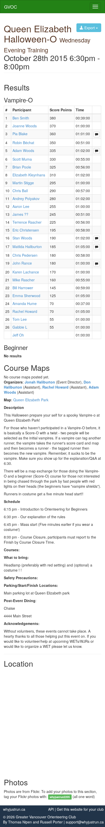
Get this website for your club (80, 809)
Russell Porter (51, 821)
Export (89, 27)
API (51, 809)
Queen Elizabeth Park (30, 399)
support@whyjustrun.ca (85, 821)
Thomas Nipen (20, 821)
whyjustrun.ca (14, 809)
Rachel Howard (55, 387)
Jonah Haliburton (40, 382)
